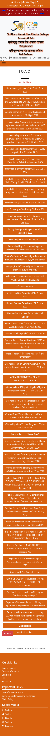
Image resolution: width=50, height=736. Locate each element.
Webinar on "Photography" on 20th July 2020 (25, 333)
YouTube (8, 722)
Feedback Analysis (25, 632)
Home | (17, 2)
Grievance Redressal (21, 57)
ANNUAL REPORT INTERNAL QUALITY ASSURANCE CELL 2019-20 (25, 379)
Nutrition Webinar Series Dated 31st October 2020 (25, 295)
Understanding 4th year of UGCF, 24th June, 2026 (25, 90)
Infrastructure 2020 (25, 286)
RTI (3, 678)
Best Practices (25, 625)
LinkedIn (8, 718)
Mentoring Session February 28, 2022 (25, 239)
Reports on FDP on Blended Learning (25, 572)
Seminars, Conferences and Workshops (18, 695)
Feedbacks (40, 57)
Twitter (7, 714)
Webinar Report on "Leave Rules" (25, 434)
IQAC (4, 57)
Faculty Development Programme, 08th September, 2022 (25, 231)
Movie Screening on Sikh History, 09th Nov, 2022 (25, 209)
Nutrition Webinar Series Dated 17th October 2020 (25, 305)
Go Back (7, 633)
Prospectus (7, 681)
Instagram (9, 726)
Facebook (8, 710)
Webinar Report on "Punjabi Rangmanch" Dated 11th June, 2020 (25, 426)
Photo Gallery (7, 699)
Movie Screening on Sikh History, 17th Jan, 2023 (25, 202)
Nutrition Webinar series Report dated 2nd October (25, 315)
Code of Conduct (9, 668)
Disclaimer (6, 674)
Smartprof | (13, 5)
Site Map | (30, 2)
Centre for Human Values (12, 692)
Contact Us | (29, 5)
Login (40, 5)
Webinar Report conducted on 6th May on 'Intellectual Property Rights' (25, 594)
